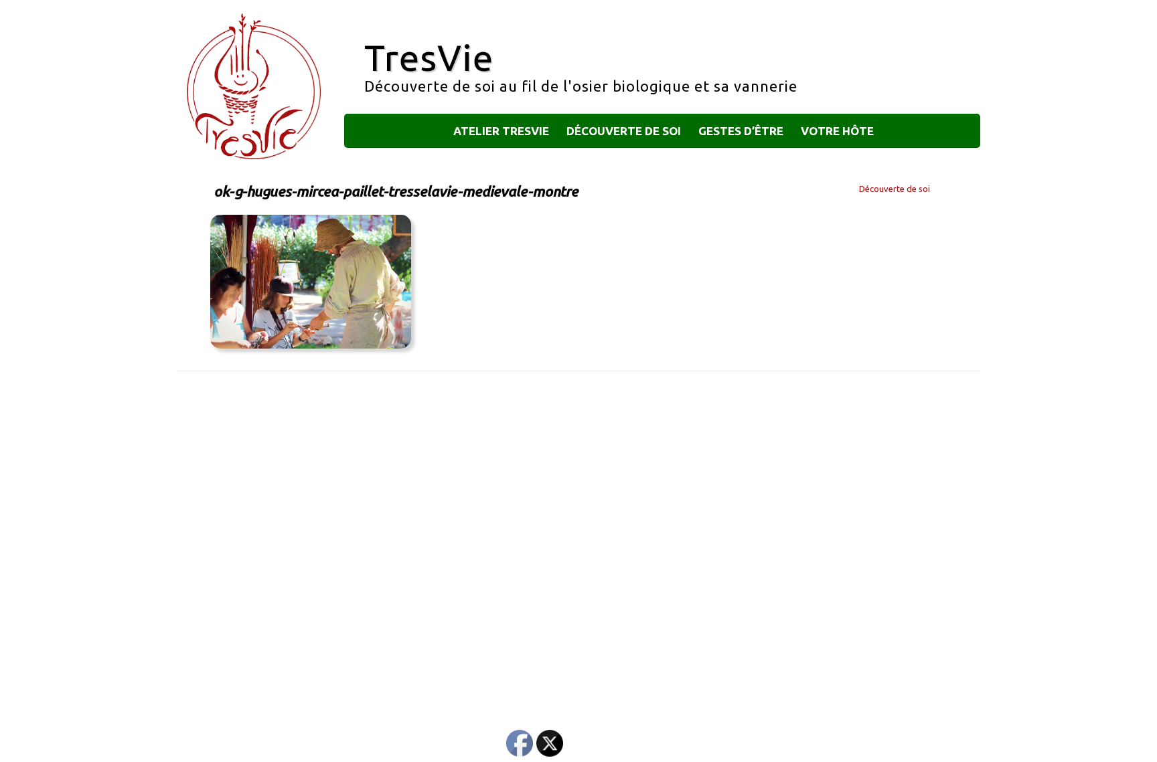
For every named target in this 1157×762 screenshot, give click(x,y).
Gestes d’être (740, 130)
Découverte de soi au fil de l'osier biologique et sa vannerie (580, 86)
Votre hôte (837, 130)
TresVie (428, 57)
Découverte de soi (623, 130)
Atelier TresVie (501, 130)
